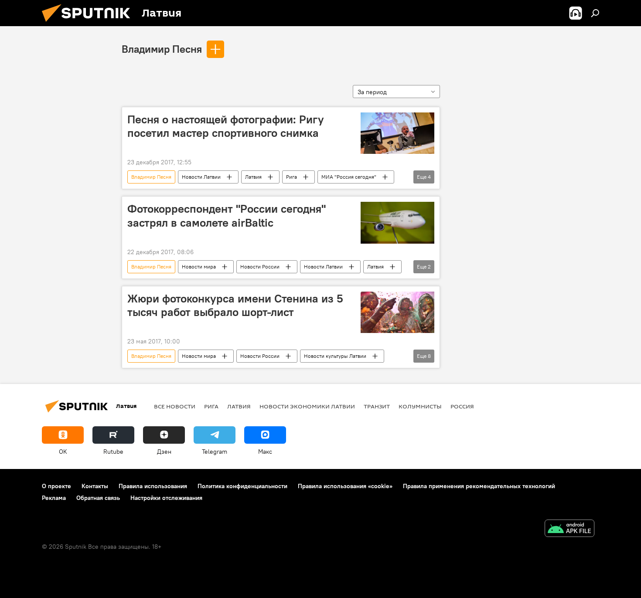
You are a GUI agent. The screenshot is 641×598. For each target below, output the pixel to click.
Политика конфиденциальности (242, 486)
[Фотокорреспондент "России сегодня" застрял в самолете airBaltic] (397, 222)
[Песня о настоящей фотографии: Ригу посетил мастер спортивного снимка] (397, 133)
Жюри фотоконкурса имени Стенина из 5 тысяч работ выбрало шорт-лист (235, 305)
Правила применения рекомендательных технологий (479, 486)
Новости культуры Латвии (335, 356)
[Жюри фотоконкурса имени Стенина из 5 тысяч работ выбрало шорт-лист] (397, 312)
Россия (462, 406)
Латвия (253, 176)
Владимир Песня (162, 48)
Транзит (377, 406)
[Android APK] (569, 529)
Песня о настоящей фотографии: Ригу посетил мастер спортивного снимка (225, 126)
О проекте (56, 486)
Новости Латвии (201, 176)
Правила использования (153, 486)
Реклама (54, 498)
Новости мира (199, 266)
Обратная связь (98, 498)
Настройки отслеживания (166, 498)
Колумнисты (420, 406)
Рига (291, 176)
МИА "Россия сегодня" (348, 176)
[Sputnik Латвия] (89, 24)
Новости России (260, 266)
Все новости (174, 406)
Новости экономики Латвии (307, 406)
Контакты (95, 486)
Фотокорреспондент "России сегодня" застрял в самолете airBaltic (226, 215)
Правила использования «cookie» (345, 486)
